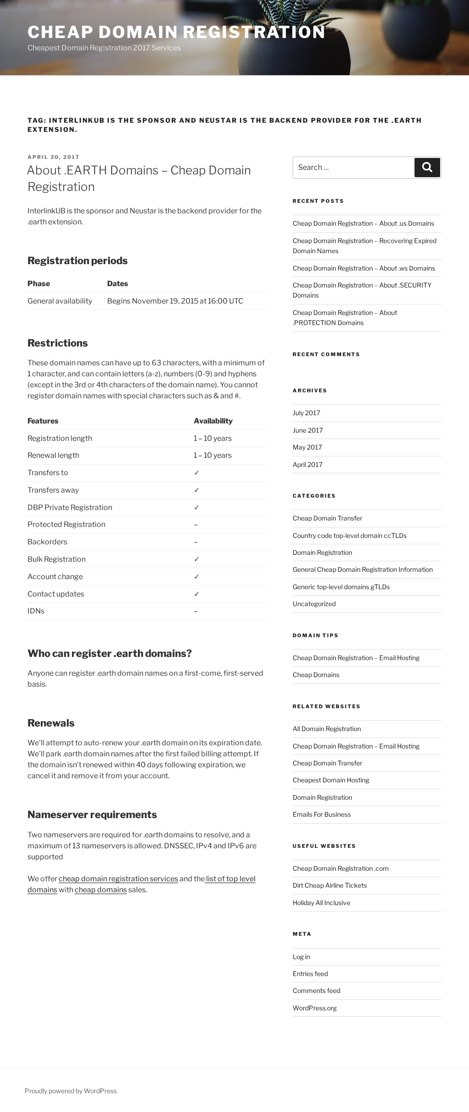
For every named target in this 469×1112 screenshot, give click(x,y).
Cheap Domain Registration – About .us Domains (363, 223)
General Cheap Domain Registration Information (363, 569)
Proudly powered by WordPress (71, 1091)
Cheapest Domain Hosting (331, 780)
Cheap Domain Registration (176, 32)
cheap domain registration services (118, 878)
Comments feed (316, 990)
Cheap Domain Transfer (327, 518)
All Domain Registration (327, 728)
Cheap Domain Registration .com (341, 868)
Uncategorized (314, 604)
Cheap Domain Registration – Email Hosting (356, 658)
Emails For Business (322, 814)
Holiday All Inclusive (321, 902)
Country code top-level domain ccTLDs (350, 535)
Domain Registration (322, 552)
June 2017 (308, 430)
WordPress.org (315, 1008)
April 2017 (307, 464)
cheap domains (101, 889)
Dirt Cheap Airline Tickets (330, 885)
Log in (301, 956)
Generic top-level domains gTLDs (341, 587)
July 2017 (306, 413)
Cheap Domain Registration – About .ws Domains (364, 268)
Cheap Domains (316, 674)
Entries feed (310, 973)
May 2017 (307, 447)
